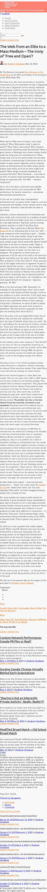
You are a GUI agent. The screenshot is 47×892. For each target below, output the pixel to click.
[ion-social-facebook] (0, 790)
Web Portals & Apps (10, 811)
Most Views (10, 802)
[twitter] (5, 597)
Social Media (10, 28)
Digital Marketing (12, 25)
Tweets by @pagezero (10, 798)
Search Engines (11, 20)
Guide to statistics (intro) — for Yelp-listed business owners (22, 828)
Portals (8, 18)
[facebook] (5, 594)
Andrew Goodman (16, 64)
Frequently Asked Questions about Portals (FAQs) (18, 816)
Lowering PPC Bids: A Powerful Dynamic (15, 867)
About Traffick (9, 2)
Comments (9, 807)
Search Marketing (12, 23)
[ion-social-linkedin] (3, 790)
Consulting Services (11, 4)
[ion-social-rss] (5, 790)
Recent (8, 805)
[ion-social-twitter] (2, 790)
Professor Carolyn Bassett (22, 583)
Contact (7, 7)
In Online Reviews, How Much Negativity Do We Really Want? (23, 841)
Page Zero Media (10, 5)
